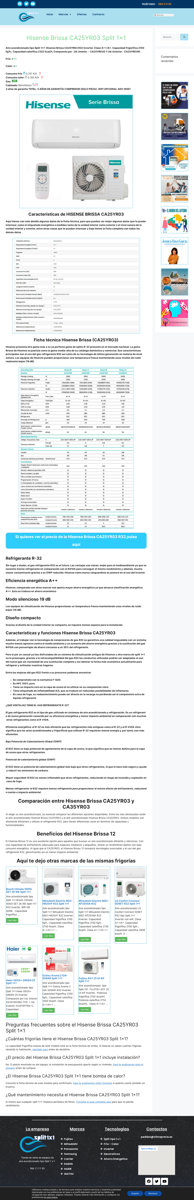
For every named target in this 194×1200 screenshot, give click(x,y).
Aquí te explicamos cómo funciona (92, 1083)
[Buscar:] (170, 37)
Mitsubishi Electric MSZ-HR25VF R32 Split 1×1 (57, 902)
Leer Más (12, 920)
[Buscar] (184, 37)
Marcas (63, 14)
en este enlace (51, 1197)
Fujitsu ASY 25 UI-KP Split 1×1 (91, 980)
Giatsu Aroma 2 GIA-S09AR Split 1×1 (55, 977)
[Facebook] (19, 3)
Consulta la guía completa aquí (93, 1101)
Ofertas (82, 14)
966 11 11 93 (164, 4)
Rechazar (153, 1193)
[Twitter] (26, 3)
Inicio (49, 14)
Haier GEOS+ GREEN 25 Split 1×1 (20, 982)
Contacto (98, 14)
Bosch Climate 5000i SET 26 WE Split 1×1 (19, 890)
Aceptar (135, 1193)
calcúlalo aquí (40, 1049)
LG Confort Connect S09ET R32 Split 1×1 (127, 902)
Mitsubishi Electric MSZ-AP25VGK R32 (94, 902)
